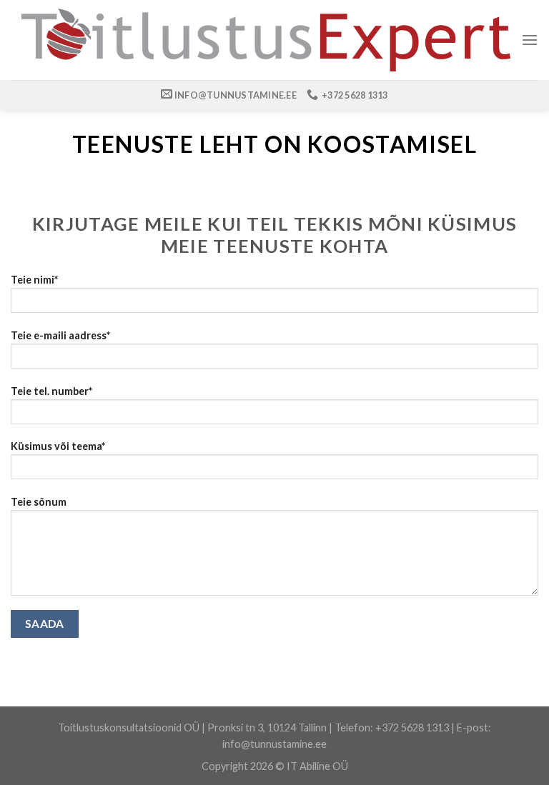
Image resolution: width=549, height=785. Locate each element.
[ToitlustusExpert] (265, 40)
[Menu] (529, 39)
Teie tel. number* (51, 391)
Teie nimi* (34, 280)
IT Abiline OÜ (317, 766)
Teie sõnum (38, 502)
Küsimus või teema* (58, 446)
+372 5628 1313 (412, 727)
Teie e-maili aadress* (60, 335)
